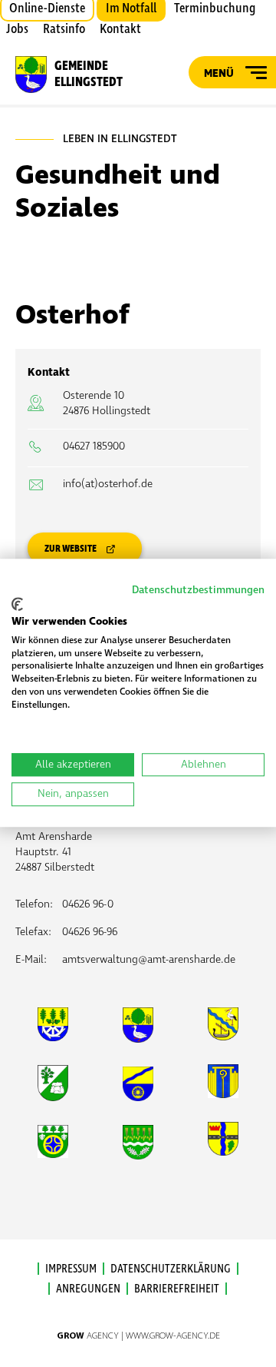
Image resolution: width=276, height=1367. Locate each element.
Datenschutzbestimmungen (198, 589)
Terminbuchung (214, 8)
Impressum (71, 1268)
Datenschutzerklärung (170, 1268)
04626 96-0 (87, 904)
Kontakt (120, 29)
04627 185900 (94, 446)
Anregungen (88, 1288)
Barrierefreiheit (176, 1288)
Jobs (17, 29)
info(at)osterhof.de (108, 483)
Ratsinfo (64, 29)
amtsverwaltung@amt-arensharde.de (148, 959)
